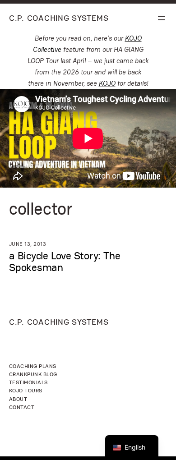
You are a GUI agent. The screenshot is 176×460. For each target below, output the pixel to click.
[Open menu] (161, 18)
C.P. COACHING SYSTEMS (58, 18)
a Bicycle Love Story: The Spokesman (64, 261)
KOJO (107, 83)
